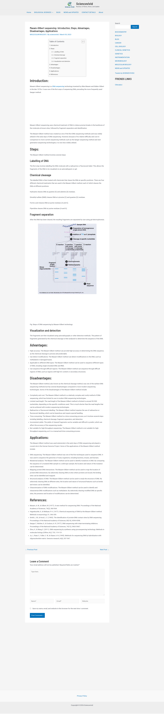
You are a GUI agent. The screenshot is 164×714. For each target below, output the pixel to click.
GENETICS (119, 54)
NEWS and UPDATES (71, 12)
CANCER (118, 43)
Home (29, 12)
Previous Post (31, 549)
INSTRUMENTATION (122, 57)
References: (54, 74)
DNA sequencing (58, 86)
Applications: (55, 71)
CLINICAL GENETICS (122, 50)
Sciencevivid (84, 4)
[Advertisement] (67, 109)
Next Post (104, 549)
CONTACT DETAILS (88, 12)
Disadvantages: (55, 68)
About (101, 12)
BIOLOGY (118, 35)
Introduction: (55, 45)
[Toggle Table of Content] (82, 41)
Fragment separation (60, 58)
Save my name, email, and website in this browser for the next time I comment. (60, 608)
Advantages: (54, 64)
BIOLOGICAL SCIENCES (42, 12)
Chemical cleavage (59, 55)
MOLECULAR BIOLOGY (38, 34)
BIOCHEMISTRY (121, 32)
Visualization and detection (62, 61)
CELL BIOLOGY (120, 46)
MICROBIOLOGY (121, 61)
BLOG (58, 12)
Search (117, 23)
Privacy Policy (82, 696)
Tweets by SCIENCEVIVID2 (124, 73)
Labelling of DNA (59, 52)
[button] (52, 12)
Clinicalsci (118, 85)
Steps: (53, 48)
